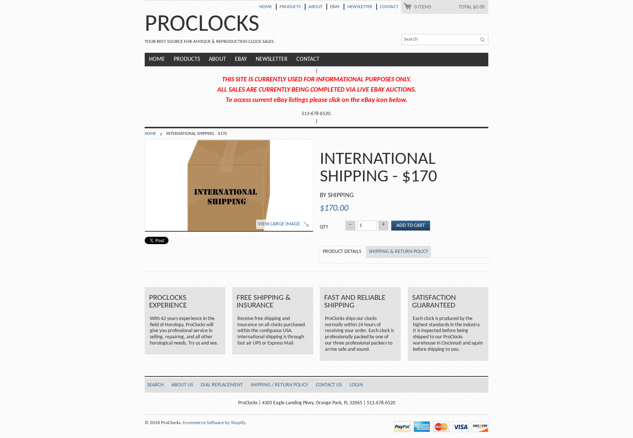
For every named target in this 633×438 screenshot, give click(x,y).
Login (356, 385)
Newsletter (359, 6)
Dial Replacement (222, 385)
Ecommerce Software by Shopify (214, 422)
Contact (389, 6)
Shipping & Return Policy (398, 251)
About (315, 6)
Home (265, 6)
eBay (335, 6)
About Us (182, 385)
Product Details (342, 251)
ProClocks (202, 25)
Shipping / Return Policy (279, 385)
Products (290, 6)
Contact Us (329, 385)
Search (155, 385)
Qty (324, 227)
